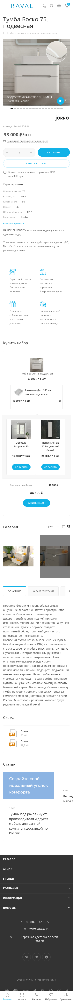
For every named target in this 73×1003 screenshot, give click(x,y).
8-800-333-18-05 (37, 922)
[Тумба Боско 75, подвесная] (36, 72)
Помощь (9, 907)
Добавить (21, 467)
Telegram (36, 957)
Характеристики (43, 591)
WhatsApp (46, 957)
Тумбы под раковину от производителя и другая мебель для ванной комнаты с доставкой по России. (28, 823)
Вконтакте (26, 957)
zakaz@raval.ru (39, 929)
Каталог (9, 859)
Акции (8, 869)
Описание (14, 591)
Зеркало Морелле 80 (21, 444)
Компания (10, 888)
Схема (24, 731)
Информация (13, 898)
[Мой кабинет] (59, 6)
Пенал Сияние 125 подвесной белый (50, 446)
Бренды (8, 878)
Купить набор (36, 502)
